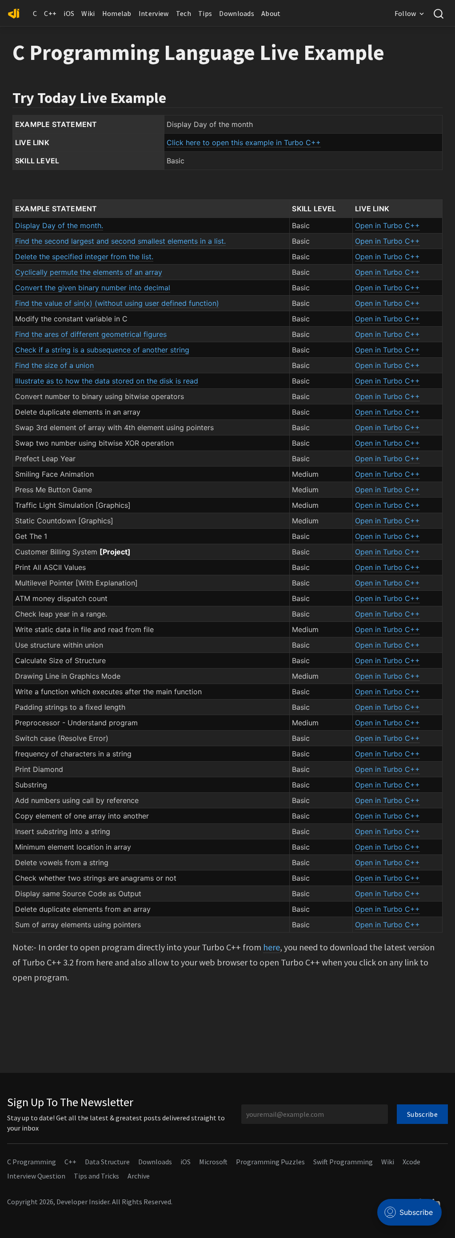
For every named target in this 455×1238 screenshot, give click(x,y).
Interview (154, 13)
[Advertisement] (227, 1044)
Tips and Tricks (96, 1175)
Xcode (411, 1161)
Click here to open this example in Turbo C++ (244, 142)
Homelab (117, 13)
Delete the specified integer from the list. (84, 256)
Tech (183, 13)
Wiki (88, 13)
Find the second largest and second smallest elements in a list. (120, 241)
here (271, 947)
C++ (50, 13)
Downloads (236, 13)
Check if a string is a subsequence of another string (102, 349)
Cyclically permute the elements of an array (88, 272)
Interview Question (36, 1175)
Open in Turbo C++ (387, 225)
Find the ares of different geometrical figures (91, 334)
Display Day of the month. (59, 225)
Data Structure (107, 1161)
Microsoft (213, 1161)
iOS (69, 13)
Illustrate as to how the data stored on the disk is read (106, 380)
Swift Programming (343, 1161)
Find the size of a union (54, 365)
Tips (205, 13)
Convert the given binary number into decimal (92, 287)
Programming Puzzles (270, 1161)
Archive (139, 1175)
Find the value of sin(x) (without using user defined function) (117, 303)
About (271, 13)
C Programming (31, 1161)
